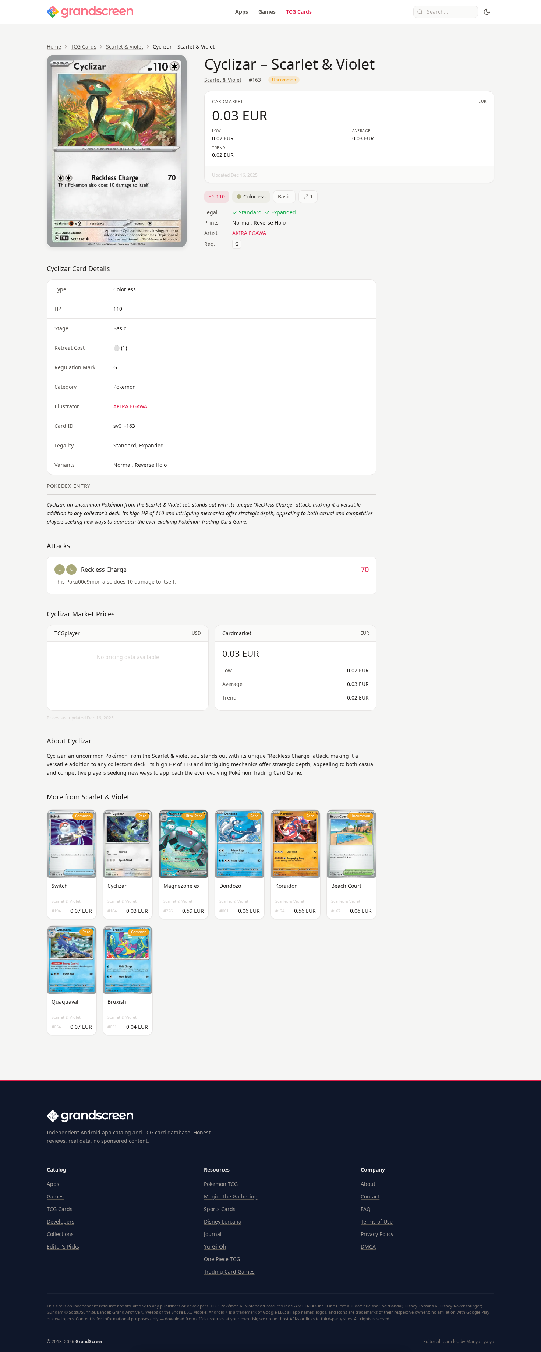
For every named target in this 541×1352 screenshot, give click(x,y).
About (368, 1183)
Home (54, 46)
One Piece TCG (222, 1259)
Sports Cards (220, 1208)
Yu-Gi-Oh (215, 1246)
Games (267, 11)
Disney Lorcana (222, 1221)
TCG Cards (299, 11)
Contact (370, 1196)
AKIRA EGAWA (249, 232)
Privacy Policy (377, 1233)
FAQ (366, 1208)
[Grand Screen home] (90, 12)
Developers (60, 1221)
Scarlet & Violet (124, 46)
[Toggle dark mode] (487, 11)
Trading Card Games (229, 1271)
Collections (60, 1233)
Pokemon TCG (221, 1183)
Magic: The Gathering (231, 1196)
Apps (241, 11)
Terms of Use (377, 1221)
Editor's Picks (63, 1246)
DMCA (368, 1246)
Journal (213, 1233)
